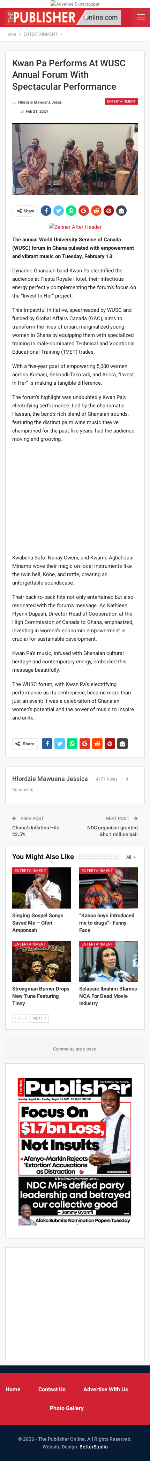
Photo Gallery (67, 1408)
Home (13, 1389)
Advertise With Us (105, 1389)
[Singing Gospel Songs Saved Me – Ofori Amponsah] (41, 888)
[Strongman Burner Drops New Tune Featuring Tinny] (41, 961)
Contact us (52, 1389)
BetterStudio (94, 1446)
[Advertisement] (75, 498)
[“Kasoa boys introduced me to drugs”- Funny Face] (108, 888)
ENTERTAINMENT (121, 101)
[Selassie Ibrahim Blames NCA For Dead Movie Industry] (108, 961)
